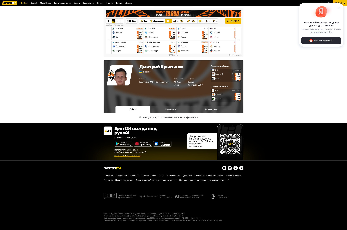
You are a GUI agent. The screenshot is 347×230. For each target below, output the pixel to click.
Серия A (183, 29)
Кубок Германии (153, 42)
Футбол (24, 3)
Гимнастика (88, 3)
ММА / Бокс (45, 3)
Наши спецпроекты (124, 180)
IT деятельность (149, 175)
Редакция (108, 180)
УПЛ (216, 70)
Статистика (211, 109)
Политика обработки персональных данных (156, 180)
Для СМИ (187, 175)
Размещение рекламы (112, 216)
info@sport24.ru (177, 216)
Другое (128, 3)
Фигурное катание (62, 3)
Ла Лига (215, 42)
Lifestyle (109, 3)
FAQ (161, 175)
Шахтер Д (144, 82)
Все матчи (232, 21)
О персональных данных (127, 175)
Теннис (119, 3)
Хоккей (33, 3)
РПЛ (214, 29)
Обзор (133, 109)
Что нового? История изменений (127, 156)
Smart (99, 3)
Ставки (77, 3)
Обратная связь (173, 175)
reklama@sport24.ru (129, 216)
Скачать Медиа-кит (145, 216)
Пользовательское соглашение (209, 175)
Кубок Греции (120, 42)
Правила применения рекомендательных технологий (204, 180)
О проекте (108, 175)
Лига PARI (119, 29)
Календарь (170, 109)
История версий (233, 175)
